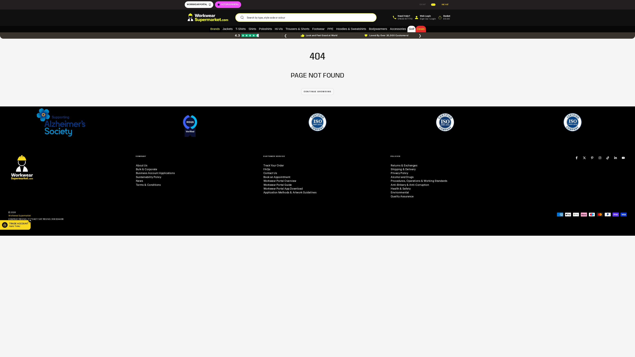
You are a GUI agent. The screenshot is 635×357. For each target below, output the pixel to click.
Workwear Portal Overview (279, 181)
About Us (142, 165)
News (139, 181)
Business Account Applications (155, 173)
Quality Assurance (402, 196)
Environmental (400, 192)
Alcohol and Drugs (402, 177)
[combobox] (310, 17)
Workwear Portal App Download (283, 189)
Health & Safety (401, 189)
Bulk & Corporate (146, 169)
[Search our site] (242, 17)
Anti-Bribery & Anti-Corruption (410, 185)
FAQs (266, 169)
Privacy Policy (399, 173)
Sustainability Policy (148, 177)
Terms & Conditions (148, 185)
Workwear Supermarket (19, 216)
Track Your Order (273, 165)
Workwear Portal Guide (277, 185)
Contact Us (270, 173)
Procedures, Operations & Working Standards (419, 181)
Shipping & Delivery (403, 169)
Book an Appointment (276, 177)
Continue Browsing (317, 92)
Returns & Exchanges (404, 165)
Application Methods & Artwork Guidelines (290, 192)
